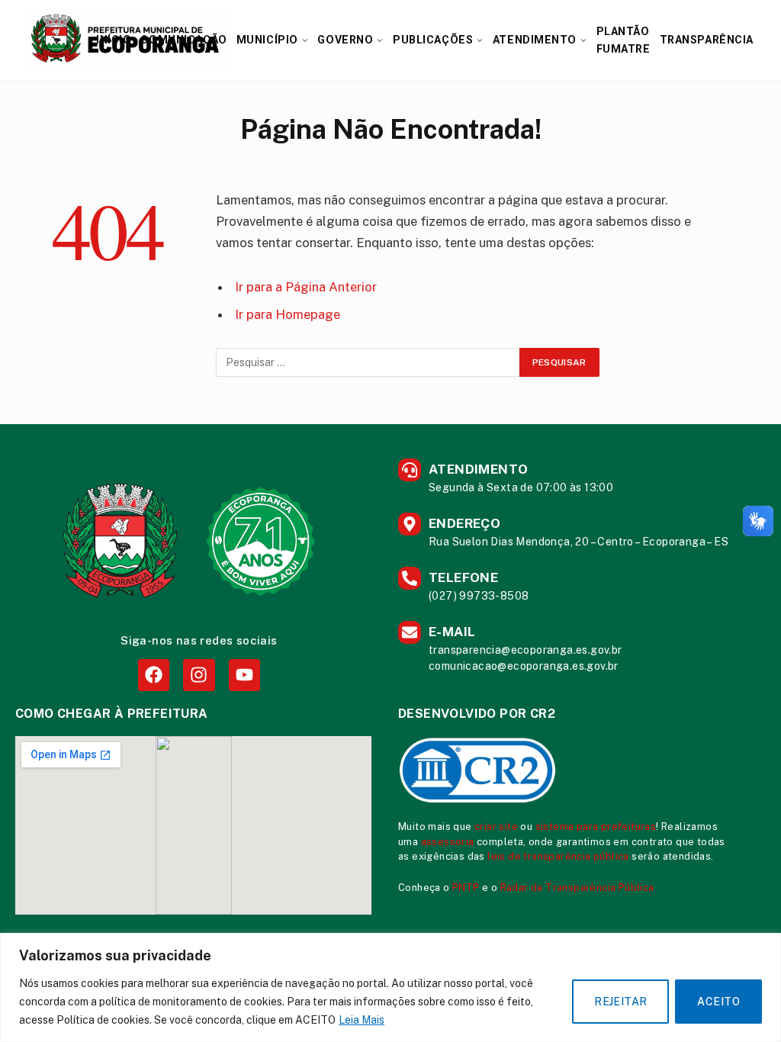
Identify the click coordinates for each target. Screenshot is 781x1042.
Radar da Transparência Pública (577, 887)
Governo (345, 40)
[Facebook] (153, 674)
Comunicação (183, 40)
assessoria (447, 841)
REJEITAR (620, 1001)
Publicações (433, 40)
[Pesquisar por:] (368, 362)
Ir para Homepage (287, 314)
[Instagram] (198, 674)
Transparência (707, 40)
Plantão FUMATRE (623, 40)
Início (113, 40)
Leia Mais (361, 1020)
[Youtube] (244, 674)
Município (267, 40)
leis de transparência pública (558, 856)
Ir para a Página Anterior (306, 286)
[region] (390, 987)
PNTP (466, 887)
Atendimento (535, 40)
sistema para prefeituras (596, 826)
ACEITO (718, 1001)
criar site (496, 826)
